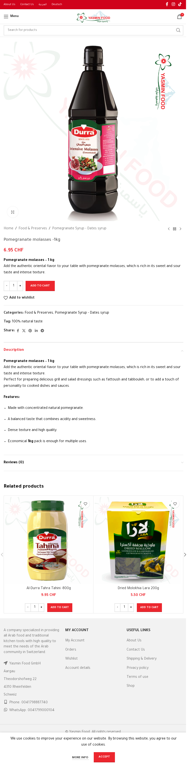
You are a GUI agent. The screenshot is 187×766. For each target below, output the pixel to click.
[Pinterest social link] (30, 331)
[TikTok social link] (180, 4)
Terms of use (137, 677)
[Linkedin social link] (36, 331)
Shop (131, 686)
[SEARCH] (178, 30)
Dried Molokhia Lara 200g (138, 589)
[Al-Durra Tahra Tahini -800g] (48, 540)
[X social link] (24, 331)
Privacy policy (138, 668)
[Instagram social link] (173, 4)
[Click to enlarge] (12, 212)
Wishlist (71, 659)
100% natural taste (27, 322)
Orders (70, 650)
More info (80, 757)
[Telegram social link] (42, 331)
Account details (77, 668)
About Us (134, 641)
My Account (74, 641)
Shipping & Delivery (142, 659)
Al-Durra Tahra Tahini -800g (49, 589)
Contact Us (136, 650)
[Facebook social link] (167, 4)
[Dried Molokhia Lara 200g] (138, 540)
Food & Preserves (33, 229)
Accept (104, 757)
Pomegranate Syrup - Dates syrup (79, 229)
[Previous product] (169, 229)
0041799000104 (41, 711)
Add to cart (40, 286)
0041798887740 (34, 703)
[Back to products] (175, 229)
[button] (59, 607)
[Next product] (180, 229)
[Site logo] (93, 17)
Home (8, 229)
